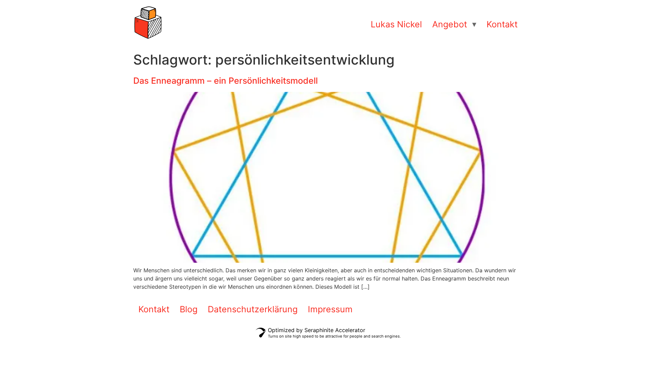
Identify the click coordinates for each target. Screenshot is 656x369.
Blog (188, 309)
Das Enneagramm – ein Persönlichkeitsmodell (225, 81)
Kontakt (502, 24)
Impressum (330, 309)
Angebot (449, 24)
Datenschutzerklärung (253, 309)
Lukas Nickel (396, 24)
